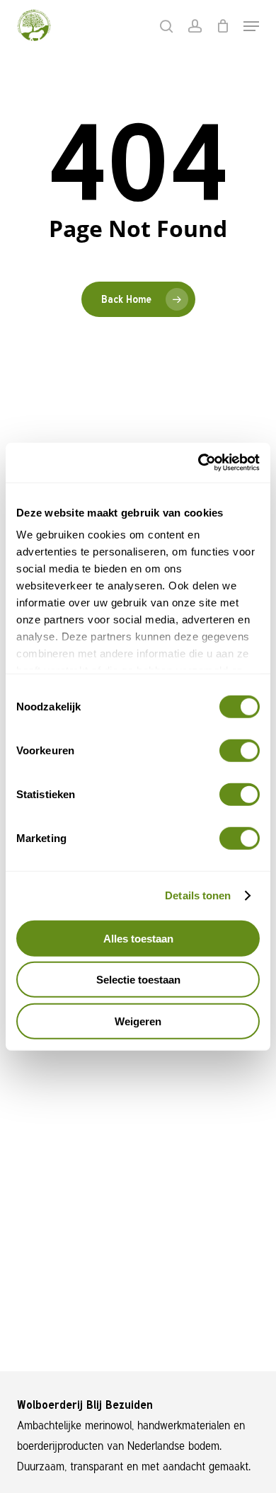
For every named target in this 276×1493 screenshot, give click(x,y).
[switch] (239, 750)
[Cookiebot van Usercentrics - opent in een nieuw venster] (198, 463)
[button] (251, 26)
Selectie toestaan (138, 980)
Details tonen (198, 895)
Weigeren (138, 1021)
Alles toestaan (138, 938)
